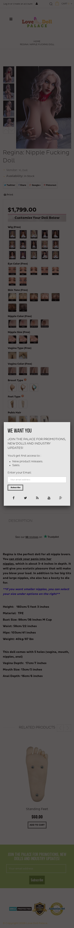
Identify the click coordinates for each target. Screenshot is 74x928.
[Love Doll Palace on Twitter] (25, 497)
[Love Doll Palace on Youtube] (48, 497)
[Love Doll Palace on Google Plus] (60, 497)
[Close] (70, 422)
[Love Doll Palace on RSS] (37, 497)
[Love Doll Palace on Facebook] (13, 497)
